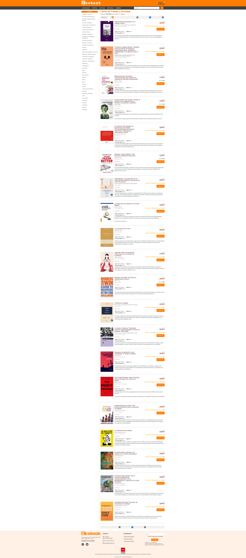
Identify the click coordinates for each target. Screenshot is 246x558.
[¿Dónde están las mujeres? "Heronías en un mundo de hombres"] (106, 262)
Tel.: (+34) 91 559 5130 (109, 540)
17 (154, 17)
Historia (84, 84)
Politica (84, 86)
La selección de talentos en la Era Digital (127, 204)
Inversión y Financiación (88, 61)
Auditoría (84, 68)
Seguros (84, 72)
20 (160, 17)
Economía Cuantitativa (87, 45)
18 (156, 17)
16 (152, 17)
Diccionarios (85, 75)
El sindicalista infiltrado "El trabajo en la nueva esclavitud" (126, 453)
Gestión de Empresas (87, 59)
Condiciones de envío (129, 541)
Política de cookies (128, 539)
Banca (83, 70)
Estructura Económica (88, 29)
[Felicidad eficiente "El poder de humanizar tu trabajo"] (106, 511)
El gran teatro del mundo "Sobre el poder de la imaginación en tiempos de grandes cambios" (127, 101)
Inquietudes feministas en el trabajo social (125, 22)
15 (150, 17)
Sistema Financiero (87, 27)
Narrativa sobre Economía (88, 54)
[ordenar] (113, 17)
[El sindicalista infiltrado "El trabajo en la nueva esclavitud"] (106, 461)
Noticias (102, 8)
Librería (118, 8)
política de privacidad (158, 536)
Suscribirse (154, 540)
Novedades (86, 8)
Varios (83, 79)
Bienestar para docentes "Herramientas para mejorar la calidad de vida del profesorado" (126, 77)
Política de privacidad (129, 536)
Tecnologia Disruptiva (87, 88)
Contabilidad (85, 65)
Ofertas (94, 8)
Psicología (84, 100)
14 (148, 17)
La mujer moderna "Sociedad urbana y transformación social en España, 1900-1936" (127, 329)
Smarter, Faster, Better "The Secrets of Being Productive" (125, 155)
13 (145, 17)
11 (141, 17)
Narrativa (84, 49)
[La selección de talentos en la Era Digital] (106, 212)
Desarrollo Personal (87, 93)
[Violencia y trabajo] (106, 312)
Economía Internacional (88, 16)
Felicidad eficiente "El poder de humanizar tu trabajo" (126, 503)
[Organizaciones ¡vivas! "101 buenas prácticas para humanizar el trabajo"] (106, 414)
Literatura (84, 105)
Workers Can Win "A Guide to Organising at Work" (125, 278)
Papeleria (84, 102)
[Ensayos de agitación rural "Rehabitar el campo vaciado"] (106, 361)
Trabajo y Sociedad (86, 42)
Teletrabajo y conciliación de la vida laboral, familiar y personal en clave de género (127, 180)
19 (158, 17)
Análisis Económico (87, 14)
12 (143, 17)
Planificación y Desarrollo (89, 25)
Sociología (85, 98)
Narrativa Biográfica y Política (90, 52)
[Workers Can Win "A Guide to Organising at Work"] (106, 287)
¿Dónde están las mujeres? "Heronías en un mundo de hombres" (125, 254)
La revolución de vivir (122, 228)
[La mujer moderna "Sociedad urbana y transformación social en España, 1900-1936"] (106, 337)
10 (139, 17)
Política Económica (87, 22)
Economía (84, 109)
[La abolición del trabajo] (106, 438)
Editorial (110, 8)
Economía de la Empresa (88, 56)
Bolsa (83, 82)
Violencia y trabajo (121, 303)
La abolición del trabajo (123, 430)
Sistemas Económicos (87, 34)
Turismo (84, 47)
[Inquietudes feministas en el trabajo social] (106, 31)
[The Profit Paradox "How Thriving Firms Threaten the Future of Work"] (106, 386)
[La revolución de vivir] (106, 237)
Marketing (84, 63)
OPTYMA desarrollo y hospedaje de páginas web (123, 556)
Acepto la (155, 536)
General (84, 107)
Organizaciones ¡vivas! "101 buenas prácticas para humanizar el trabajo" (127, 407)
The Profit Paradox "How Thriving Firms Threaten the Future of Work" (127, 379)
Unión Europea (85, 32)
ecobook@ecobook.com (109, 543)
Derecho (84, 77)
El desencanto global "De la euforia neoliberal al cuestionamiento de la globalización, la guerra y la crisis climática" (127, 479)
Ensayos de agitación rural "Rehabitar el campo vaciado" (125, 353)
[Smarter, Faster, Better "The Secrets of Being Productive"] (106, 163)
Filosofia (84, 91)
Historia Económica (87, 40)
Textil (83, 95)
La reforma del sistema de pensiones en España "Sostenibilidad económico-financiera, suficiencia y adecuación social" (125, 129)
